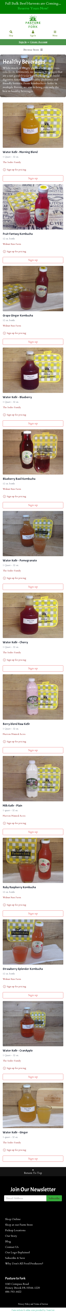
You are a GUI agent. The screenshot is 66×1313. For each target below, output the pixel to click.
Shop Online (13, 1219)
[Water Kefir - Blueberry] (33, 370)
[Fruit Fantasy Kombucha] (33, 207)
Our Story (11, 1236)
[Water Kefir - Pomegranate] (33, 533)
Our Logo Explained (17, 1252)
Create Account (38, 42)
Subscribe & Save (15, 1258)
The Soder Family (12, 162)
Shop (11, 35)
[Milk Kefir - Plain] (33, 778)
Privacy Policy (24, 1304)
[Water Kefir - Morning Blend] (33, 125)
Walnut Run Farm (12, 244)
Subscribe (54, 1198)
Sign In (33, 35)
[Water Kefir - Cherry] (33, 615)
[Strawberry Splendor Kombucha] (33, 942)
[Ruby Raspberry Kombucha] (33, 860)
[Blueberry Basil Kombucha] (33, 452)
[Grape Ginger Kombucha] (33, 288)
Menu (55, 35)
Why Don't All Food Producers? (24, 1263)
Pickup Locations (15, 1230)
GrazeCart (50, 1310)
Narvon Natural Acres (14, 734)
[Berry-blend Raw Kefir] (33, 697)
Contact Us (12, 1247)
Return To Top (33, 1173)
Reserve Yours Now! (33, 8)
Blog (8, 1241)
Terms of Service (41, 1304)
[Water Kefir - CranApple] (33, 1023)
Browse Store (31, 50)
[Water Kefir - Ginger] (33, 1105)
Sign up (33, 178)
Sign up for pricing (16, 169)
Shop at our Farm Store (19, 1225)
